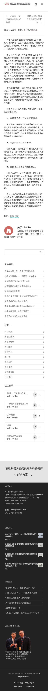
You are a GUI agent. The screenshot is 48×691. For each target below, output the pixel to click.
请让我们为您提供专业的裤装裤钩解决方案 (24, 471)
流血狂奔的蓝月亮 (12, 291)
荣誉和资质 (9, 372)
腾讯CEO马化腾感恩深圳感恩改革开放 (17, 393)
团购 (12, 216)
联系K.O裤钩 (29, 683)
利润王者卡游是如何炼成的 (16, 316)
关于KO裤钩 (9, 337)
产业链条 (8, 332)
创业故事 (8, 347)
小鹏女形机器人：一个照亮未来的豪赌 (20, 276)
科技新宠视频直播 (14, 436)
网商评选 (8, 367)
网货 (17, 216)
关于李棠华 (9, 342)
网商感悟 (33, 30)
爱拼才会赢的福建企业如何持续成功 (20, 306)
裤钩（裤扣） (19, 686)
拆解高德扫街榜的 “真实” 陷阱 (17, 281)
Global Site (30, 686)
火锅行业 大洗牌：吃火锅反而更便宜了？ (22, 296)
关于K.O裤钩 (18, 683)
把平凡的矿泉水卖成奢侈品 (16, 301)
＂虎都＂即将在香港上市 (17, 404)
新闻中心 (8, 352)
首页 (9, 425)
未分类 (26, 30)
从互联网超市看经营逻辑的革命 (18, 286)
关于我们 (11, 415)
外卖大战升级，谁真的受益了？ (18, 311)
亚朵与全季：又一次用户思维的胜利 (20, 271)
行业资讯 (8, 377)
